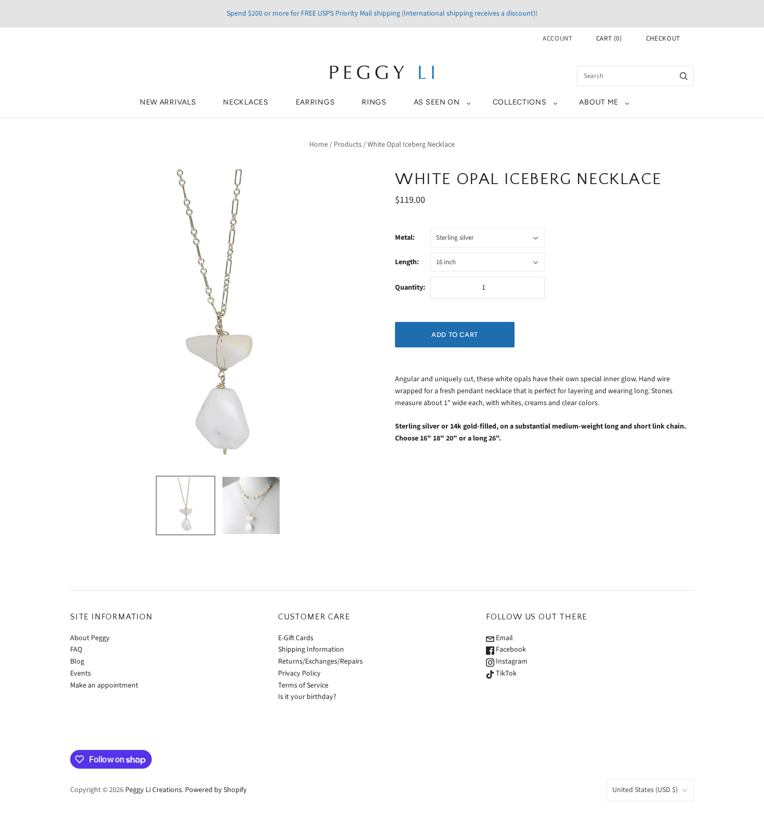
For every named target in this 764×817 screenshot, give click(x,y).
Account (558, 38)
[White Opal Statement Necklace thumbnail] (251, 505)
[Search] (684, 76)
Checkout (663, 38)
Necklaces (245, 102)
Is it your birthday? (307, 697)
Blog (77, 661)
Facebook (510, 649)
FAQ (76, 649)
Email (503, 638)
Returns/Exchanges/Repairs (320, 661)
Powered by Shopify (216, 790)
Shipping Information (311, 649)
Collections (520, 102)
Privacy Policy (299, 673)
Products (348, 144)
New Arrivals (168, 102)
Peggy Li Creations (153, 790)
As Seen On (437, 102)
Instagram (511, 661)
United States (645, 790)
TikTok (505, 673)
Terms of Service (303, 685)
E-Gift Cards (295, 638)
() (609, 38)
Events (80, 673)
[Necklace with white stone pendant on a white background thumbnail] (185, 505)
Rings (374, 102)
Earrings (315, 102)
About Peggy (90, 638)
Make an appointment (104, 685)
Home (318, 144)
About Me (598, 102)
